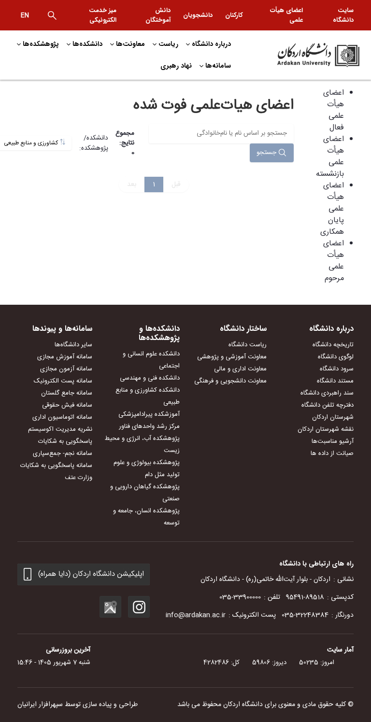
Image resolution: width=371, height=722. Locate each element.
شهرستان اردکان (333, 417)
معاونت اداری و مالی (240, 369)
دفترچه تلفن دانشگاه (327, 405)
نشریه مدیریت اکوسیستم (60, 429)
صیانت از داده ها (332, 453)
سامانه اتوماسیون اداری (62, 417)
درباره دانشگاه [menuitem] (211, 44)
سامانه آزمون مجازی (66, 369)
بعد (131, 184)
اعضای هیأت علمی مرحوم (333, 261)
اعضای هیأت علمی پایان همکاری (332, 209)
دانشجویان (198, 15)
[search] (52, 15)
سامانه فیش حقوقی (67, 405)
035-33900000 (240, 597)
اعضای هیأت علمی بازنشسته (330, 157)
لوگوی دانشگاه (336, 357)
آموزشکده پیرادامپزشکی (149, 414)
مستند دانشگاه (335, 381)
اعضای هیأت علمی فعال (333, 110)
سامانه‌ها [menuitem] (218, 65)
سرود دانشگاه (337, 369)
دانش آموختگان (158, 15)
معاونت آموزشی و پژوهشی (232, 357)
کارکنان (234, 15)
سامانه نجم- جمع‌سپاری (62, 453)
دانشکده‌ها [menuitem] (87, 44)
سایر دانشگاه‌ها (73, 345)
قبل (176, 184)
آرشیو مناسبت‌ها (333, 441)
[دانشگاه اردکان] (306, 55)
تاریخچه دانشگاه (333, 345)
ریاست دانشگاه (247, 345)
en (25, 15)
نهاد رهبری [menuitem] (176, 65)
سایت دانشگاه (343, 15)
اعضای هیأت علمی (286, 15)
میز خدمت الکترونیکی (102, 15)
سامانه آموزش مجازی (64, 357)
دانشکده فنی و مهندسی (150, 378)
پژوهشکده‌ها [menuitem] (41, 44)
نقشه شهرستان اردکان (326, 429)
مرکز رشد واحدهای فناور (149, 426)
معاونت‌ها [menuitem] (130, 44)
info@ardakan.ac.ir (196, 615)
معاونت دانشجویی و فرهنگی (230, 381)
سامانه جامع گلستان (66, 393)
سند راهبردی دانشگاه (327, 393)
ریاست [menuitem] (168, 44)
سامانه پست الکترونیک (63, 381)
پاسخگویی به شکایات (65, 441)
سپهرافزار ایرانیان (40, 704)
